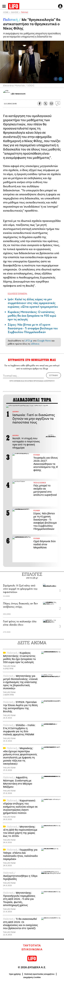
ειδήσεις (35, 343)
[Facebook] (56, 79)
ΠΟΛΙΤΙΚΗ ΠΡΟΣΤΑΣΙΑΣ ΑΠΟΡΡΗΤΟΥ (40, 381)
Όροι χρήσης (15, 974)
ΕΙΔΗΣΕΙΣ (14, 12)
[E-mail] (51, 103)
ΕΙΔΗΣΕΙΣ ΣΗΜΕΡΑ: (17, 293)
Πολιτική (24, 12)
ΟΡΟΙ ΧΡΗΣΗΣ (15, 381)
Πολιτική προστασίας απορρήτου (39, 974)
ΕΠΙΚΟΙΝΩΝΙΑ (32, 949)
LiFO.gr (28, 340)
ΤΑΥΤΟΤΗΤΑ (32, 945)
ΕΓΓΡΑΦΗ (53, 375)
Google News (44, 340)
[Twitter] (60, 79)
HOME (5, 12)
